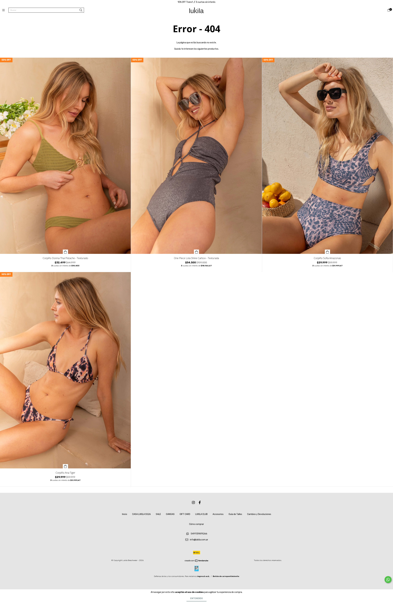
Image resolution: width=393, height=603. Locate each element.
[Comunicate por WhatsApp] (388, 579)
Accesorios (218, 514)
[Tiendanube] (196, 561)
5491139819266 (199, 533)
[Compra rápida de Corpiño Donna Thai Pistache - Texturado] (65, 252)
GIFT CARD (185, 514)
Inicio (124, 514)
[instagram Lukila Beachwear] (193, 502)
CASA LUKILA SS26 (141, 514)
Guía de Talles (235, 514)
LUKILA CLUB (201, 514)
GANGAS (170, 514)
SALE (158, 514)
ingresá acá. (203, 576)
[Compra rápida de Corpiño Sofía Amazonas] (327, 252)
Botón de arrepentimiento (226, 576)
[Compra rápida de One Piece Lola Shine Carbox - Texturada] (196, 252)
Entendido (196, 598)
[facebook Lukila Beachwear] (200, 502)
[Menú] (5, 10)
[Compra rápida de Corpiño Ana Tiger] (65, 466)
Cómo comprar (196, 524)
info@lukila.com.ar (199, 539)
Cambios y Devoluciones (259, 514)
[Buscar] (81, 10)
